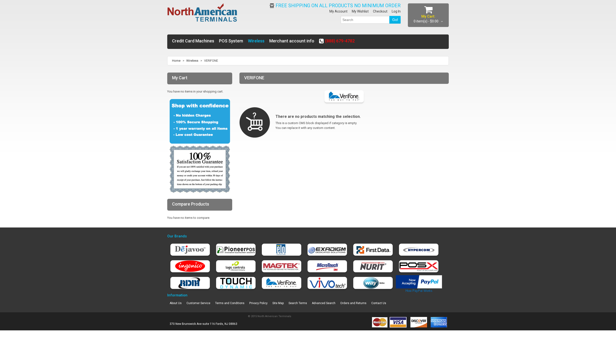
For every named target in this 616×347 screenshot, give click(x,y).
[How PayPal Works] (419, 277)
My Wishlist (360, 11)
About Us (176, 303)
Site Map (278, 303)
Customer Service (198, 303)
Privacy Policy (258, 303)
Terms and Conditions (229, 303)
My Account (338, 11)
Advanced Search (323, 303)
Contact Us (378, 303)
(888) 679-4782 (340, 41)
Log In (396, 11)
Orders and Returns (353, 303)
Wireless (192, 60)
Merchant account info (291, 41)
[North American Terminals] (202, 13)
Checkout (380, 11)
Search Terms (298, 303)
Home (176, 60)
